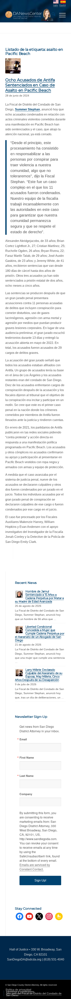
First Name (27, 757)
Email (23, 739)
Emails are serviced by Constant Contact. (35, 867)
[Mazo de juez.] (13, 66)
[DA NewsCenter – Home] (29, 14)
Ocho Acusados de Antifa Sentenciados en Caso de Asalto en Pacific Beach (30, 85)
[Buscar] (51, 14)
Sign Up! (40, 880)
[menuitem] (51, 14)
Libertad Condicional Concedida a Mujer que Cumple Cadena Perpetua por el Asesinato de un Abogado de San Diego (39, 633)
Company (26, 794)
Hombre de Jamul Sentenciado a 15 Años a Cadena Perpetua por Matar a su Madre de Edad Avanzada (39, 596)
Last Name (27, 775)
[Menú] (60, 14)
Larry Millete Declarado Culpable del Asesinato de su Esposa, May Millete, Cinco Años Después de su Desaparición (38, 675)
